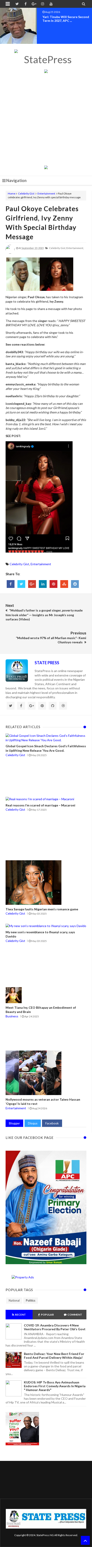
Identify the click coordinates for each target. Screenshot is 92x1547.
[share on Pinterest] (53, 584)
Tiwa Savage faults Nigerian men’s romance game (42, 909)
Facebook (52, 1123)
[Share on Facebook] (11, 584)
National (14, 1300)
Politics (30, 1300)
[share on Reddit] (75, 584)
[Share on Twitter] (21, 584)
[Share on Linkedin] (43, 584)
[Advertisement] (46, 120)
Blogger (14, 1123)
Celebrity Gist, (57, 248)
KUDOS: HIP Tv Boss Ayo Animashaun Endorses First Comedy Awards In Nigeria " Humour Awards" (55, 1386)
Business (12, 1016)
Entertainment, (75, 248)
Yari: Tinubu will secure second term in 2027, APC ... (65, 18)
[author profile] (10, 252)
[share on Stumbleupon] (64, 584)
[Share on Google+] (32, 584)
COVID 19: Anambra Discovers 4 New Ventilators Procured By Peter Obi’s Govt (55, 1327)
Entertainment (46, 193)
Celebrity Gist (26, 193)
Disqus (33, 1123)
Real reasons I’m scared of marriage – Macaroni (40, 805)
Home (11, 193)
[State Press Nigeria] (46, 59)
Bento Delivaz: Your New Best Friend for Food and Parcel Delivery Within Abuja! (54, 1355)
